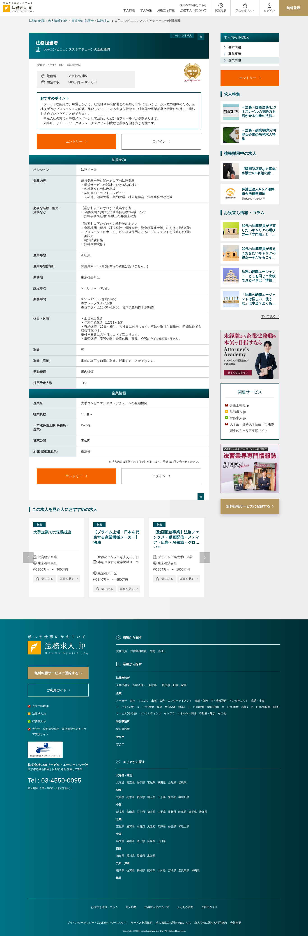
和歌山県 (183, 826)
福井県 (151, 811)
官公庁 (120, 744)
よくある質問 (185, 907)
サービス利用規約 (141, 922)
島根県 (130, 841)
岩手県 (141, 782)
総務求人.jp (238, 418)
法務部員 (121, 651)
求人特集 (146, 10)
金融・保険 (201, 700)
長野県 (172, 811)
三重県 (120, 826)
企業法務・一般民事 (144, 685)
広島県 (151, 841)
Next (205, 557)
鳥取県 (120, 841)
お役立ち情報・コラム (104, 907)
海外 (119, 877)
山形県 (172, 782)
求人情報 (129, 10)
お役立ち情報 (166, 10)
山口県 (162, 841)
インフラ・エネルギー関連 (180, 713)
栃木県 (130, 797)
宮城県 (151, 782)
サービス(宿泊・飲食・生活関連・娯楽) (161, 707)
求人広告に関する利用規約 (210, 922)
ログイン (269, 10)
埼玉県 (151, 797)
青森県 (130, 782)
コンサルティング (150, 713)
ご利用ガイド (209, 907)
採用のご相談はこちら (193, 5)
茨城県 (120, 797)
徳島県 (120, 855)
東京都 (172, 797)
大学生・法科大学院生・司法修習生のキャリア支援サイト (59, 731)
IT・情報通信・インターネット (229, 700)
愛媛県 (141, 855)
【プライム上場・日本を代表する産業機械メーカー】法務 (116, 537)
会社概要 (235, 922)
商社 (132, 700)
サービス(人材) (125, 707)
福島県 (182, 782)
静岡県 (193, 811)
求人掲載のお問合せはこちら (173, 922)
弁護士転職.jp (239, 405)
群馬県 (141, 797)
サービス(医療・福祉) (235, 707)
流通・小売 (257, 700)
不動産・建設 (207, 713)
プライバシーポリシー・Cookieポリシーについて (97, 922)
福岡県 (120, 870)
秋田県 (162, 782)
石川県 (141, 811)
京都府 (141, 826)
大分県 (162, 870)
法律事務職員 (138, 651)
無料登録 (293, 8)
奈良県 (172, 826)
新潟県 (120, 811)
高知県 (151, 855)
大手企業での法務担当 (52, 532)
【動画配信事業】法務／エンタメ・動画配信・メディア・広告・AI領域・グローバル (176, 539)
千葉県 (162, 797)
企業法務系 (123, 685)
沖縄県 (195, 870)
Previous (28, 557)
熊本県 (151, 870)
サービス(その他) (126, 713)
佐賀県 (130, 870)
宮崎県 (172, 870)
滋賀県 (130, 826)
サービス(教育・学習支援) (203, 707)
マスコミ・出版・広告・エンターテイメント (165, 700)
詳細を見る (67, 578)
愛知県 (203, 811)
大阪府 (151, 826)
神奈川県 (183, 797)
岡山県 (141, 841)
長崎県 (141, 870)
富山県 (130, 811)
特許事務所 (123, 729)
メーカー (121, 700)
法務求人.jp (238, 412)
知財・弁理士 (158, 651)
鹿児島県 (183, 870)
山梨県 (162, 811)
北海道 (120, 782)
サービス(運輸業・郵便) (265, 707)
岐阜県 (182, 811)
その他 (222, 713)
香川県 (130, 855)
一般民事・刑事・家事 (172, 685)
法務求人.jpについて (193, 10)
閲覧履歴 (220, 10)
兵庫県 (162, 826)
